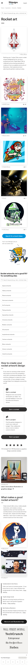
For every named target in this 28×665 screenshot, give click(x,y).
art (20, 69)
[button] (26, 655)
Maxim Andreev (6, 135)
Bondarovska (5, 484)
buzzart (4, 198)
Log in (25, 3)
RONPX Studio (6, 104)
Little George (6, 229)
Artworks (14, 8)
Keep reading (11, 603)
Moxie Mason (24, 54)
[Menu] (2, 2)
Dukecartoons (5, 548)
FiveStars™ (4, 577)
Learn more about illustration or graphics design (12, 488)
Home (2, 8)
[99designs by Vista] (13, 2)
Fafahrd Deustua (6, 167)
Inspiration (8, 8)
